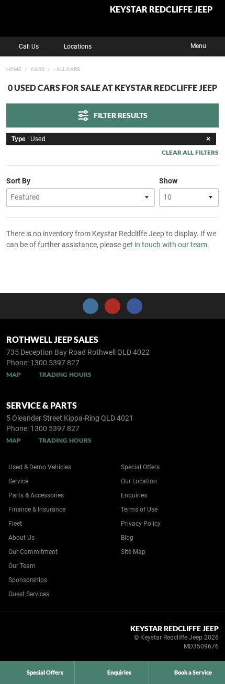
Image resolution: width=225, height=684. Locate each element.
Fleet (15, 523)
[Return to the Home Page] (25, 639)
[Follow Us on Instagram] (90, 306)
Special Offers (140, 467)
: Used (29, 139)
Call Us (29, 46)
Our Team (22, 566)
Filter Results (121, 115)
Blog (127, 537)
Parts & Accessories (36, 495)
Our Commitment (33, 551)
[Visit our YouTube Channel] (112, 306)
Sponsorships (27, 580)
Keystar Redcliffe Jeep (161, 10)
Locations (78, 46)
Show (168, 181)
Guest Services (28, 594)
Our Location (139, 481)
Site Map (133, 551)
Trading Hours (65, 374)
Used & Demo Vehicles (39, 467)
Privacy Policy (141, 523)
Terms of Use (139, 509)
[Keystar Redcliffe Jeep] (34, 18)
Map (13, 374)
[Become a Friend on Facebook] (134, 306)
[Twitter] (14, 68)
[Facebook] (4, 68)
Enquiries (134, 495)
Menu (198, 46)
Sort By (18, 181)
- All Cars (66, 69)
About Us (21, 537)
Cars (37, 69)
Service (18, 481)
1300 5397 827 (55, 362)
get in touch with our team (164, 244)
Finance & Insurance (36, 509)
